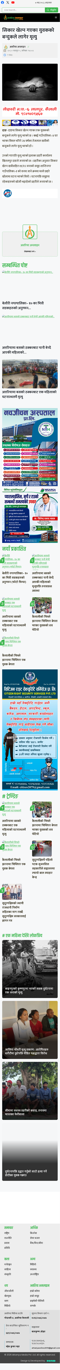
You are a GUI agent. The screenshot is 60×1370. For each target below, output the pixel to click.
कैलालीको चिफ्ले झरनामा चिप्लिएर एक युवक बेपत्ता (14, 660)
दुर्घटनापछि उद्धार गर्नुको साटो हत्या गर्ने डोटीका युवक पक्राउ (26, 1173)
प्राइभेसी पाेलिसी (37, 1301)
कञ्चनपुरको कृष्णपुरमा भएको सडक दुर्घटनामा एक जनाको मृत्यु (29, 990)
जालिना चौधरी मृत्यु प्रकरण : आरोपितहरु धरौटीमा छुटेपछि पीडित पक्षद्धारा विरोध (26, 1051)
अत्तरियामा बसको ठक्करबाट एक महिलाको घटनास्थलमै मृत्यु (29, 394)
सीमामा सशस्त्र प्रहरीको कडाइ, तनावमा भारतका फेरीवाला (26, 1112)
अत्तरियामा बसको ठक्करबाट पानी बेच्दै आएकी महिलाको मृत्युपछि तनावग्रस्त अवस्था (43, 582)
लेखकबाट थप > (30, 251)
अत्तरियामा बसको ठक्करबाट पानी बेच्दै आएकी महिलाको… (26, 350)
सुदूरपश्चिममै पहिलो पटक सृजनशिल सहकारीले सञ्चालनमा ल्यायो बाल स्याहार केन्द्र (43, 868)
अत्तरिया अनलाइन (17, 46)
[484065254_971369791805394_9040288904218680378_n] (30, 447)
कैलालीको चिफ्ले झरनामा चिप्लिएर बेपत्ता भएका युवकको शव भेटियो (45, 623)
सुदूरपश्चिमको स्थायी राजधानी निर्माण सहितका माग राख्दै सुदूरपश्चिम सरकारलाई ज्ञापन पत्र (14, 912)
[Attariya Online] (13, 17)
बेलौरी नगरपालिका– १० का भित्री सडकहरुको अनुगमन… (23, 305)
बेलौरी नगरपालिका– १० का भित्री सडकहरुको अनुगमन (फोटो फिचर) (15, 578)
